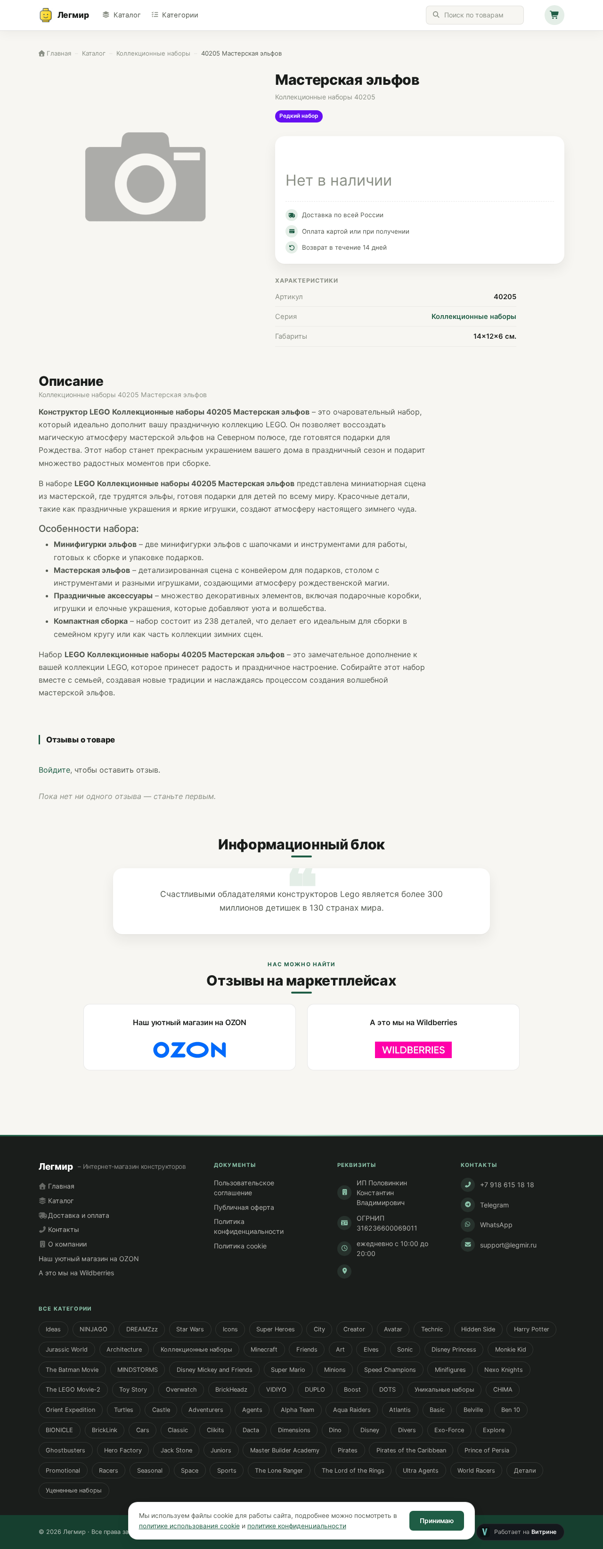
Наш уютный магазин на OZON (89, 1259)
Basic (437, 1409)
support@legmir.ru (508, 1245)
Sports (226, 1470)
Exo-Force (449, 1430)
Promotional (63, 1470)
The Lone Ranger (279, 1470)
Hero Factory (123, 1450)
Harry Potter (531, 1329)
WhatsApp (496, 1225)
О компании (66, 1244)
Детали (525, 1470)
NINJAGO (93, 1329)
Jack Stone (176, 1450)
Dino (335, 1430)
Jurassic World (67, 1349)
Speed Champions (390, 1369)
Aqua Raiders (352, 1409)
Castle (161, 1409)
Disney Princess (454, 1349)
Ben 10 (510, 1409)
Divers (407, 1430)
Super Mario (288, 1369)
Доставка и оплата (77, 1215)
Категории (180, 15)
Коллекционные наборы (474, 316)
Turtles (123, 1409)
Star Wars (190, 1329)
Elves (371, 1349)
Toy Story (133, 1389)
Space (189, 1470)
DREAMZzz (142, 1329)
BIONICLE (59, 1430)
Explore (494, 1430)
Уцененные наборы (74, 1490)
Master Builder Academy (284, 1450)
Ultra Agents (421, 1470)
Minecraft (264, 1349)
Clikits (215, 1430)
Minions (335, 1369)
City (319, 1329)
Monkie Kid (510, 1349)
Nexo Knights (503, 1369)
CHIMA (503, 1389)
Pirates (348, 1450)
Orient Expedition (70, 1409)
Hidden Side (478, 1329)
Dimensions (294, 1430)
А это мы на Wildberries (76, 1273)
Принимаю (437, 1521)
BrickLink (104, 1430)
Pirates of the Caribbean (411, 1450)
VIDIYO (276, 1389)
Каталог (127, 15)
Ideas (53, 1329)
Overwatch (181, 1389)
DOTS (387, 1389)
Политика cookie (240, 1246)
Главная (60, 1186)
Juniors (221, 1450)
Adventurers (205, 1409)
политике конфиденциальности (296, 1526)
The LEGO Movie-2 (73, 1389)
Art (340, 1349)
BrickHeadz (231, 1389)
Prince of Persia (486, 1450)
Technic (432, 1329)
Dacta (251, 1430)
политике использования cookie (189, 1526)
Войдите (54, 769)
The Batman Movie (72, 1369)
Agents (252, 1409)
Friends (307, 1349)
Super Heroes (275, 1329)
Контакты (62, 1229)
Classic (178, 1430)
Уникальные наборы (444, 1389)
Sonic (405, 1349)
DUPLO (315, 1389)
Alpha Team (297, 1409)
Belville (473, 1409)
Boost (352, 1389)
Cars (142, 1430)
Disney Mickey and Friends (215, 1369)
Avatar (393, 1329)
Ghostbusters (65, 1450)
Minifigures (450, 1369)
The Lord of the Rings (353, 1470)
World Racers (476, 1470)
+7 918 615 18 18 (507, 1185)
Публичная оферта (244, 1207)
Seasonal (150, 1470)
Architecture (124, 1349)
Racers (108, 1470)
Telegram (494, 1205)
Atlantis (400, 1409)
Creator (354, 1329)
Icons (230, 1329)
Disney (369, 1430)
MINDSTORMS (137, 1369)
